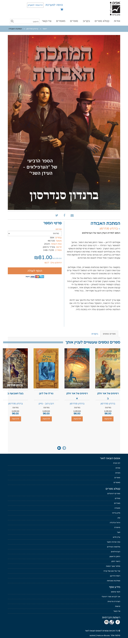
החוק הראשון (115, 556)
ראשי (45, 29)
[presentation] (64, 448)
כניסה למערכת (54, 5)
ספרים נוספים (109, 334)
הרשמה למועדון (35, 5)
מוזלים (117, 498)
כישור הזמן (115, 561)
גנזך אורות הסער (113, 542)
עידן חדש (116, 537)
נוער (118, 532)
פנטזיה (117, 508)
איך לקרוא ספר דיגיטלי (111, 597)
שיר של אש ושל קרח (112, 571)
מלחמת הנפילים (113, 547)
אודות (117, 21)
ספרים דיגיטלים (113, 493)
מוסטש (92, 635)
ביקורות (94, 334)
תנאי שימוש (115, 592)
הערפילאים (115, 552)
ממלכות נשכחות (113, 581)
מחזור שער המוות (113, 566)
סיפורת (117, 527)
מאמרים (60, 21)
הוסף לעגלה (34, 271)
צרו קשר (46, 21)
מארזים (117, 503)
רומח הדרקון (115, 576)
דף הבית (116, 463)
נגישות (117, 606)
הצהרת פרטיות (114, 601)
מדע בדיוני (116, 513)
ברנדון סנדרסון (32, 29)
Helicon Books (103, 635)
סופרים (74, 21)
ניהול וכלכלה (115, 522)
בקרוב (86, 21)
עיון (119, 518)
